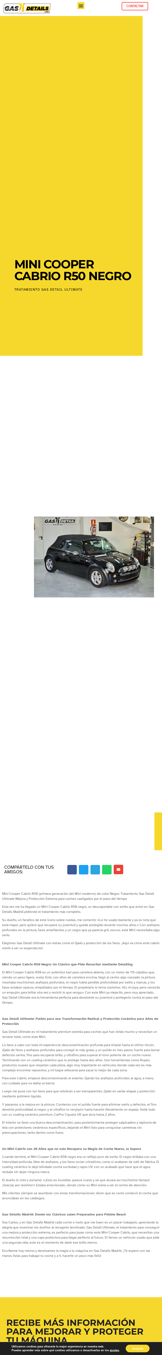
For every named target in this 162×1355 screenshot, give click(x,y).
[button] (80, 5)
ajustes (114, 1350)
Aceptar (137, 1348)
